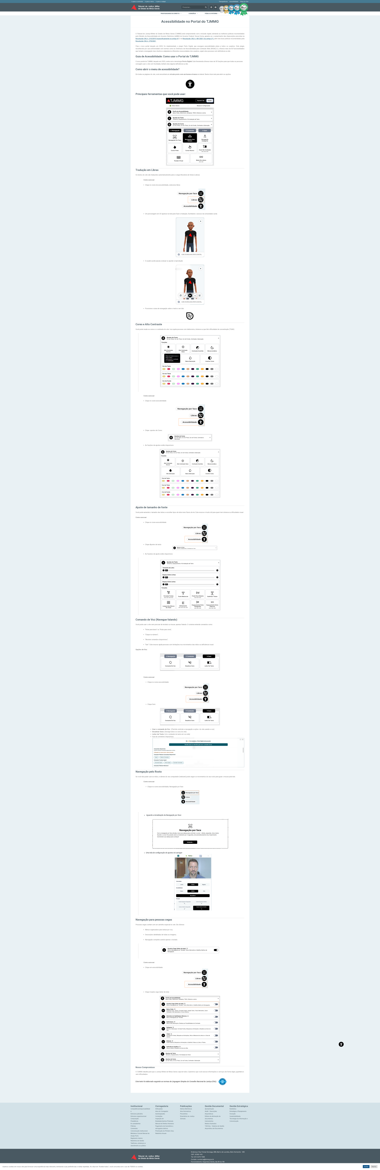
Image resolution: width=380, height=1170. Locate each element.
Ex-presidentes (135, 1123)
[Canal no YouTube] (211, 7)
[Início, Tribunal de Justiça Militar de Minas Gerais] (145, 7)
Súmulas (183, 1118)
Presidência (134, 1121)
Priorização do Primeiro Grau (164, 1131)
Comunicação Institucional (139, 1131)
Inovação (233, 1114)
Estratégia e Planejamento (238, 1111)
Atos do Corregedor (161, 1111)
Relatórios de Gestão (137, 1140)
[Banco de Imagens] (215, 7)
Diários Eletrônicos (186, 1109)
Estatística (233, 1109)
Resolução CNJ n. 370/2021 (146, 41)
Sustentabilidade (235, 1116)
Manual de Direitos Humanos (164, 1123)
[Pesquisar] (206, 7)
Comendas (134, 1128)
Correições (158, 1116)
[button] (171, 13)
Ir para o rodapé (161, 1)
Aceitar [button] (366, 1166)
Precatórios (183, 1114)
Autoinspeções (160, 1114)
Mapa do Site (244, 1)
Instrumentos (209, 1121)
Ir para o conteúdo (137, 1)
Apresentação (209, 1109)
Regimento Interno (136, 1138)
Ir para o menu (149, 1)
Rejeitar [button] (374, 1166)
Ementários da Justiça (187, 1116)
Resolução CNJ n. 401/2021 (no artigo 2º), (198, 39)
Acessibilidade (233, 1)
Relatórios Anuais (160, 1133)
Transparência (223, 1)
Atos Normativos (185, 1111)
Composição (135, 1118)
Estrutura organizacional (138, 1116)
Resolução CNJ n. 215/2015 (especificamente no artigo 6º (157, 39)
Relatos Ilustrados (210, 1123)
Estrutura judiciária (137, 1114)
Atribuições (159, 1109)
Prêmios (133, 1126)
